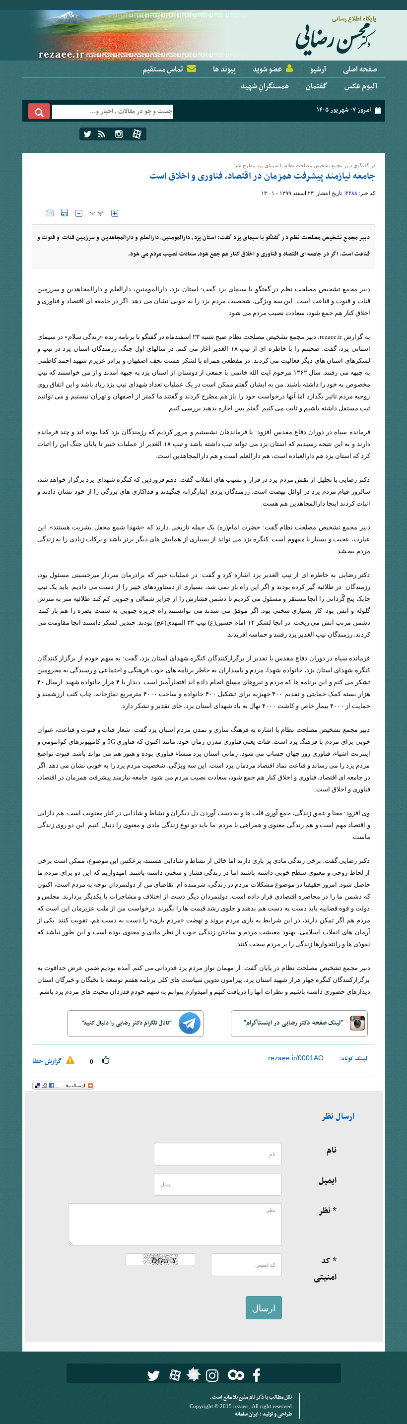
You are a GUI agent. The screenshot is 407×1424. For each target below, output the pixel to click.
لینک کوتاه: (354, 1059)
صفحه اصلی (360, 69)
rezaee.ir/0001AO (296, 1058)
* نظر (327, 1211)
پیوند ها (224, 69)
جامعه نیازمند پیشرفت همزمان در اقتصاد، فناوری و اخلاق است (262, 176)
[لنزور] (192, 1376)
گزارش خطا (48, 1061)
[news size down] (78, 213)
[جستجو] (39, 111)
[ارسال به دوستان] (50, 213)
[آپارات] (137, 134)
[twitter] (87, 134)
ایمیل (328, 1181)
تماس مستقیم (162, 69)
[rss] (101, 134)
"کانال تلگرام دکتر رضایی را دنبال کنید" (128, 1023)
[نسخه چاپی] (39, 213)
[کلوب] (234, 1374)
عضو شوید (267, 69)
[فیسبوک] (256, 1375)
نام (332, 1151)
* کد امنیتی (325, 1269)
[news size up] (114, 213)
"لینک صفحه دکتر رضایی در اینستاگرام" (294, 1023)
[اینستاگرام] (119, 134)
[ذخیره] (64, 212)
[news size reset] (97, 213)
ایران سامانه (247, 1414)
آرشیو (318, 69)
